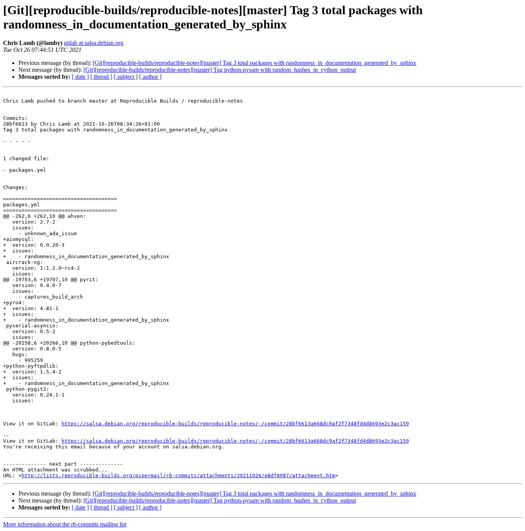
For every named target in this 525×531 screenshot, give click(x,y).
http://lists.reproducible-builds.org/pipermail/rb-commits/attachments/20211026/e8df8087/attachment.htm (178, 475)
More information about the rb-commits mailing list (64, 524)
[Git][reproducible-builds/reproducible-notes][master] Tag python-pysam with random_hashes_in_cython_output (219, 69)
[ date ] (80, 76)
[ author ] (150, 76)
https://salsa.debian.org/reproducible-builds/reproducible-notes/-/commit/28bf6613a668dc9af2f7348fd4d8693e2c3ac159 (235, 423)
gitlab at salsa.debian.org (93, 43)
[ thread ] (101, 76)
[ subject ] (126, 76)
